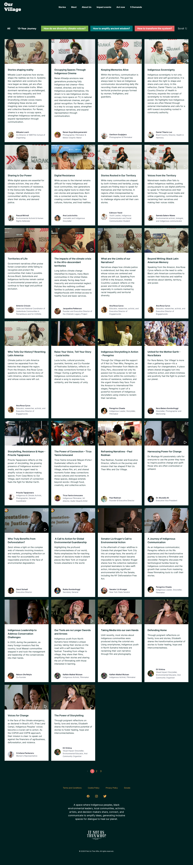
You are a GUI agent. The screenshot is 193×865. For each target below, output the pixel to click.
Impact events (104, 7)
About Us (86, 7)
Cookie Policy (93, 788)
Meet (74, 7)
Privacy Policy (112, 788)
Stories (62, 7)
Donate (127, 788)
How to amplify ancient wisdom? (111, 28)
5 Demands (136, 7)
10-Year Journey (27, 28)
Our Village (12, 7)
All (8, 28)
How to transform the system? (154, 28)
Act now (120, 7)
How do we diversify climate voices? (65, 28)
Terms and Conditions (72, 788)
